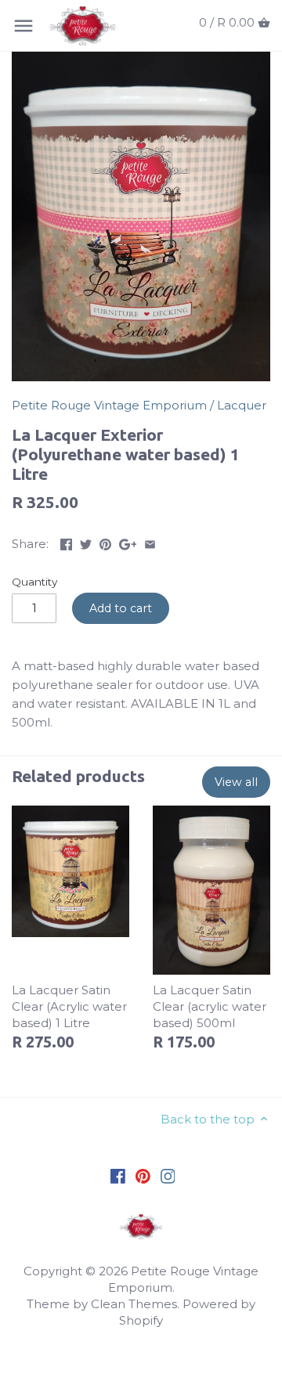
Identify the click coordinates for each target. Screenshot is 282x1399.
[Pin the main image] (105, 542)
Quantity (34, 581)
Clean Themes (134, 1303)
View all (236, 782)
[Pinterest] (143, 1175)
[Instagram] (168, 1175)
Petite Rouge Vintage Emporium (109, 405)
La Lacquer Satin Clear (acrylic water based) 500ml (209, 1006)
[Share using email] (150, 542)
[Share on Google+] (128, 542)
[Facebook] (117, 1175)
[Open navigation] (23, 26)
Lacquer (241, 405)
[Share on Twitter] (86, 542)
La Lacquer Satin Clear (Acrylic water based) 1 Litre (69, 1006)
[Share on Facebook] (66, 542)
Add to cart (120, 608)
